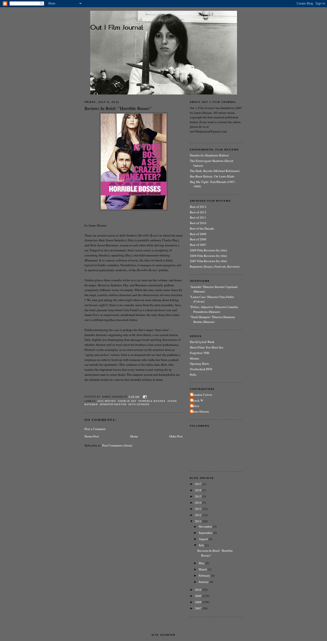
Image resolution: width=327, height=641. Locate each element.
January (204, 582)
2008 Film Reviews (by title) (208, 256)
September (206, 532)
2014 (198, 502)
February (205, 575)
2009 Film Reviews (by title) (208, 250)
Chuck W (197, 400)
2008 (198, 602)
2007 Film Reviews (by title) (208, 261)
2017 (198, 484)
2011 (198, 521)
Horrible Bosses (151, 401)
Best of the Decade (202, 228)
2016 (198, 490)
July (202, 545)
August (204, 539)
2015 (198, 496)
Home (134, 436)
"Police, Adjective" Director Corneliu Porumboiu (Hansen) (214, 309)
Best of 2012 (198, 212)
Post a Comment (95, 429)
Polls (193, 374)
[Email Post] (144, 396)
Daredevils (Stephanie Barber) (209, 155)
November (206, 526)
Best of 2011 (198, 217)
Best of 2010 (198, 223)
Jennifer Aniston (113, 404)
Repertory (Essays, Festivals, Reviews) (214, 266)
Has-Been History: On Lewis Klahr (212, 176)
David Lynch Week (202, 342)
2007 (198, 608)
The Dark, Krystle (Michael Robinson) (214, 171)
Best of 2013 (198, 206)
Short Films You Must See (206, 347)
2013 (198, 509)
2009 (198, 596)
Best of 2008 (198, 239)
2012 (198, 515)
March (203, 569)
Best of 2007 (198, 245)
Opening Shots (199, 363)
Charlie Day (127, 401)
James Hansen (200, 411)
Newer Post (92, 436)
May (202, 563)
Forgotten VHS (199, 353)
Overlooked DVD (201, 369)
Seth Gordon (138, 404)
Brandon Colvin (201, 394)
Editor (195, 406)
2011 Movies (106, 401)
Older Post (176, 436)
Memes (194, 358)
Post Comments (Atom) (117, 445)
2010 (198, 589)
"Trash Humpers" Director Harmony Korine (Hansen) (212, 319)
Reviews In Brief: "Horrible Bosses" (118, 108)
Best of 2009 (198, 234)
